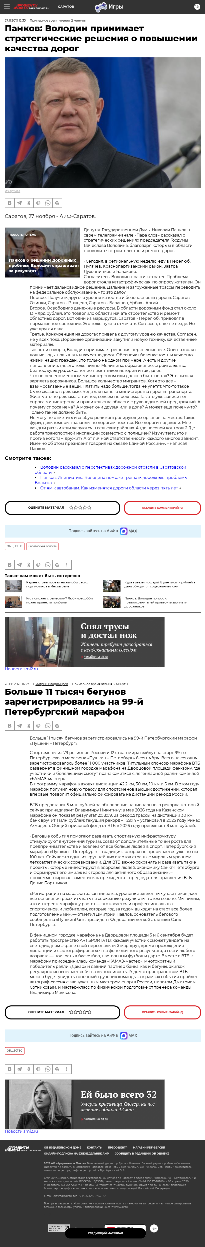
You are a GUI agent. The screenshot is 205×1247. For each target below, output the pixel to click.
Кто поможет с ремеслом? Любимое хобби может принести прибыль (59, 600)
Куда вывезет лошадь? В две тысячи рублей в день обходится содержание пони (159, 584)
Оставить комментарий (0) (162, 507)
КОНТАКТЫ (94, 1147)
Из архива (12, 191)
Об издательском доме (62, 1147)
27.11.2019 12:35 (15, 20)
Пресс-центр (117, 1147)
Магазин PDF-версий (149, 1147)
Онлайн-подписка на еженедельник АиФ (76, 1153)
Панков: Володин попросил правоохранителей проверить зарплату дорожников (155, 602)
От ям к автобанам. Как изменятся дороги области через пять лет (109, 488)
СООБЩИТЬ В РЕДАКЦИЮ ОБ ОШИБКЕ (142, 1153)
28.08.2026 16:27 (17, 684)
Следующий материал (105, 1233)
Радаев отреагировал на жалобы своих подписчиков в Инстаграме (57, 584)
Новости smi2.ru (21, 669)
